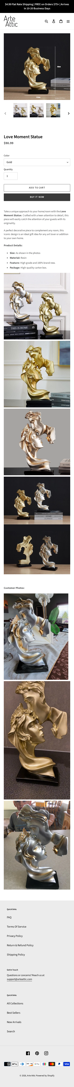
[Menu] (68, 21)
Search (11, 1031)
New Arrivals (14, 1022)
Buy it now (37, 197)
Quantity (8, 169)
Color (6, 155)
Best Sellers (13, 1013)
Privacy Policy (15, 936)
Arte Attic (31, 1075)
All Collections (15, 1003)
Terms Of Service (16, 927)
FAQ (9, 917)
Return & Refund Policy (20, 945)
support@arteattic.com (19, 979)
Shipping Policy (16, 955)
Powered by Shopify (45, 1075)
